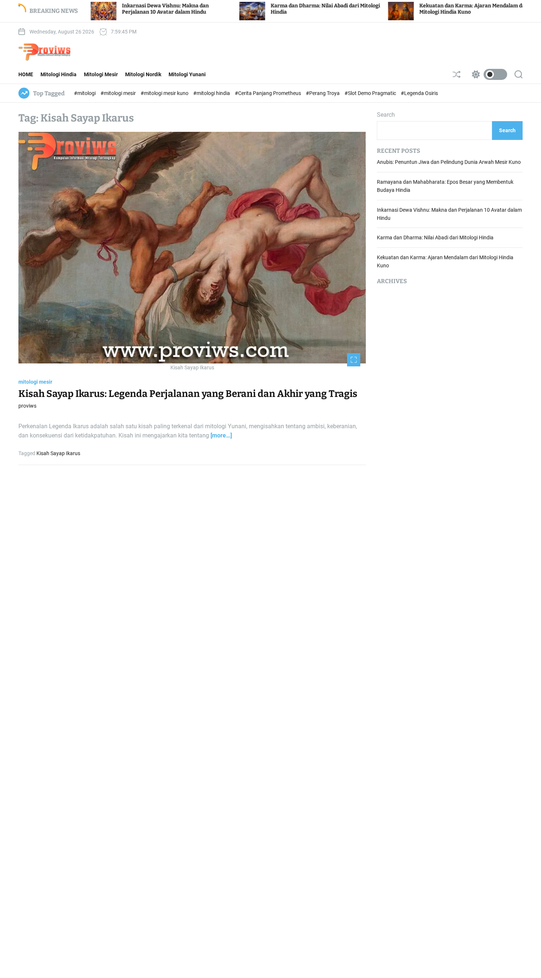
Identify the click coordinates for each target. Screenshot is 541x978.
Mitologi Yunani (187, 74)
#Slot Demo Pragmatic (370, 93)
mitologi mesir (35, 381)
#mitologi (85, 93)
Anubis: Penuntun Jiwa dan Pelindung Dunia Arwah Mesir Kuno (449, 162)
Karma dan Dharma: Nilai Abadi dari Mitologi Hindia (435, 238)
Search (386, 114)
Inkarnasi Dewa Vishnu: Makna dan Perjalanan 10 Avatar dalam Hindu (122, 9)
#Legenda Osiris (419, 93)
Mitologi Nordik (143, 74)
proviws (27, 405)
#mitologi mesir (118, 93)
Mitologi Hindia (58, 74)
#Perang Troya (323, 93)
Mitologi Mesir (101, 74)
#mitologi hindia (212, 93)
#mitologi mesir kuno (165, 93)
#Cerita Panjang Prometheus (268, 93)
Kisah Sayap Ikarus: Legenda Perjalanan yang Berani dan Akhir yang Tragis (187, 394)
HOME (25, 74)
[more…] (221, 435)
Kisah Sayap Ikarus (58, 453)
